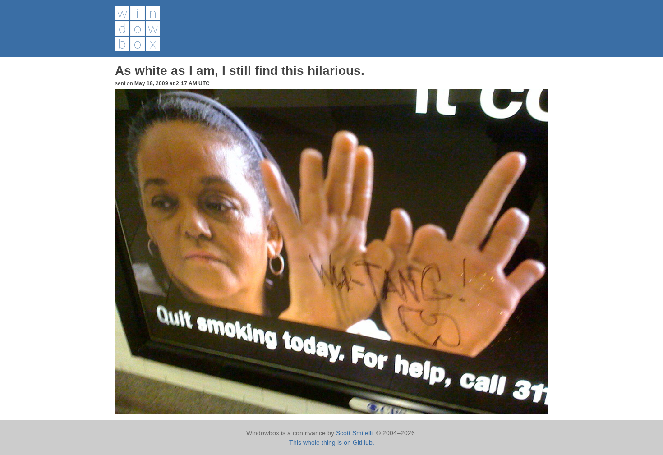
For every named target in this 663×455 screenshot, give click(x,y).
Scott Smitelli (354, 433)
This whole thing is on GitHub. (331, 442)
